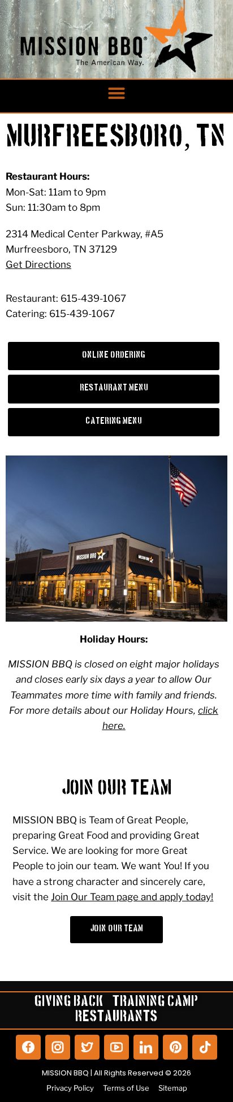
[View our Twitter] (87, 1047)
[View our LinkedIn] (145, 1047)
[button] (116, 93)
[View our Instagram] (57, 1047)
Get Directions (38, 264)
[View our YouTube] (116, 1047)
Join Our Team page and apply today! (132, 897)
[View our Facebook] (28, 1047)
